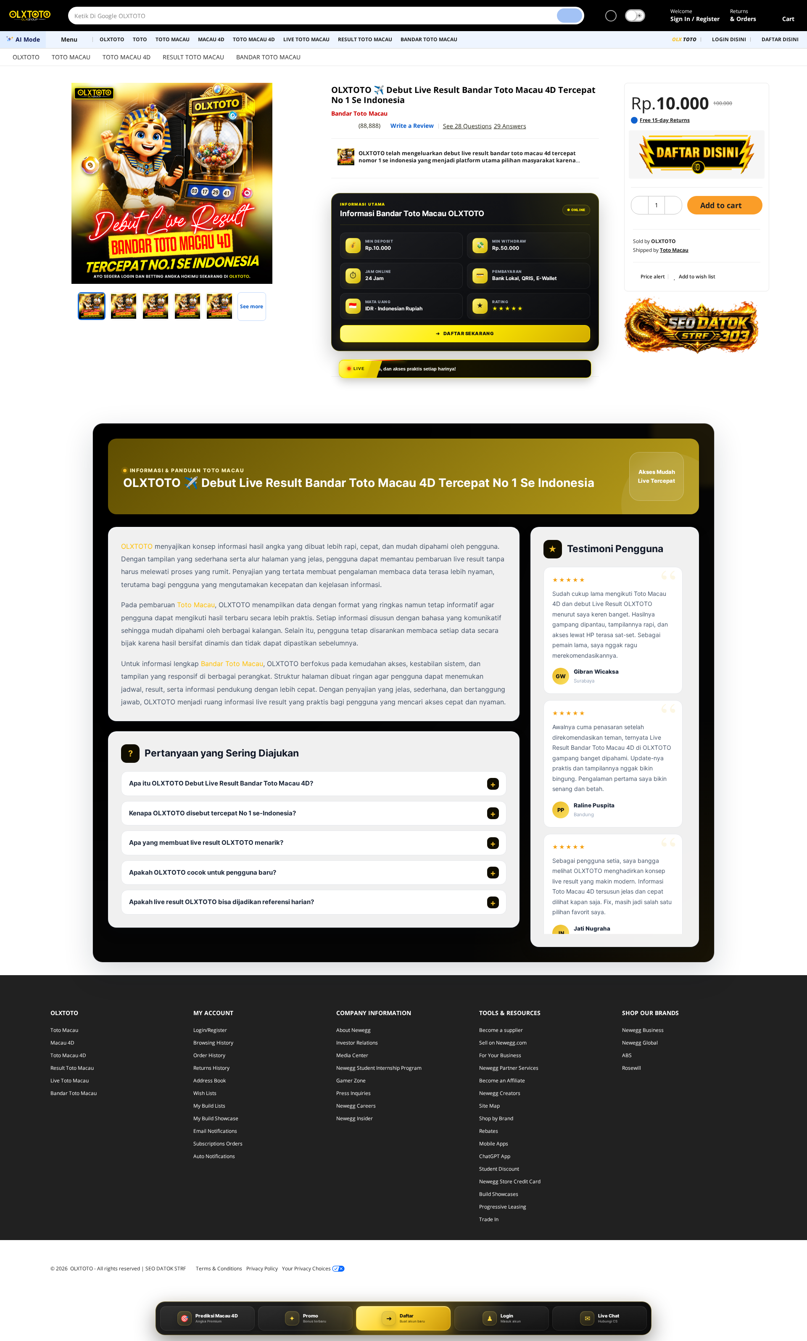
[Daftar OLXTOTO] (696, 154)
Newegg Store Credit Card (510, 1181)
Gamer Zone (351, 1080)
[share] (295, 94)
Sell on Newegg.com (503, 1042)
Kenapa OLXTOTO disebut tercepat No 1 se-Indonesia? (212, 813)
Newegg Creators (499, 1093)
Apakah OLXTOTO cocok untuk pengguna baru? (202, 872)
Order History (209, 1055)
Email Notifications (215, 1131)
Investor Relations (357, 1042)
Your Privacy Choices (307, 1268)
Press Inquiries (353, 1093)
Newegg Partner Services (508, 1067)
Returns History (211, 1067)
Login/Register (210, 1030)
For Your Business (500, 1055)
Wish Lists (204, 1093)
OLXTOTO (26, 57)
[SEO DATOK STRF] (691, 325)
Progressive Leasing (502, 1206)
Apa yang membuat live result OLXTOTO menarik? (206, 842)
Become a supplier (501, 1030)
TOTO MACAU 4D (126, 57)
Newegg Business (643, 1030)
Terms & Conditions (219, 1268)
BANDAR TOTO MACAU (268, 57)
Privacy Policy (262, 1268)
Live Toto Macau (69, 1080)
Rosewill (631, 1067)
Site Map (489, 1105)
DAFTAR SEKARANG (465, 333)
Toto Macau (196, 604)
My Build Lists (209, 1105)
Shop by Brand (496, 1118)
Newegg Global (640, 1042)
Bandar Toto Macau (232, 663)
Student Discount (499, 1168)
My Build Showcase (215, 1118)
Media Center (352, 1055)
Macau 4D (62, 1042)
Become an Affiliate (502, 1080)
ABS (627, 1055)
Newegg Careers (356, 1105)
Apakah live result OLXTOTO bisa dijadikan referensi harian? (221, 902)
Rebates (488, 1131)
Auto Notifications (214, 1156)
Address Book (209, 1080)
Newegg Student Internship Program (379, 1067)
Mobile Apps (493, 1143)
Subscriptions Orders (218, 1143)
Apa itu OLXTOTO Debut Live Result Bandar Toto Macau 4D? (221, 783)
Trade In (488, 1219)
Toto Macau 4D (68, 1055)
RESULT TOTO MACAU (193, 57)
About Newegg (353, 1030)
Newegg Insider (354, 1118)
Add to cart (722, 205)
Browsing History (213, 1042)
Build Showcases (498, 1194)
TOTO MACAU (71, 57)
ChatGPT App (494, 1156)
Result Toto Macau (72, 1067)
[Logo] (29, 15)
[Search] (569, 15)
